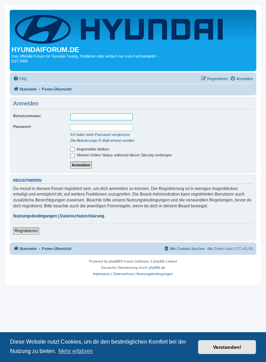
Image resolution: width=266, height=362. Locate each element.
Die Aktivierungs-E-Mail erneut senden (102, 140)
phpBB (114, 261)
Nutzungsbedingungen (35, 216)
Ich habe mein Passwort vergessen (100, 134)
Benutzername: (27, 116)
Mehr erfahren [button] (76, 351)
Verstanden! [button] (227, 347)
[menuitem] (20, 79)
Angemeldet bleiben (92, 149)
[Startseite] (120, 28)
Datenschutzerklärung (82, 216)
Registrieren (26, 231)
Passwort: (22, 126)
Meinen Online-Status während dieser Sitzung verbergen (124, 155)
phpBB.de (157, 267)
